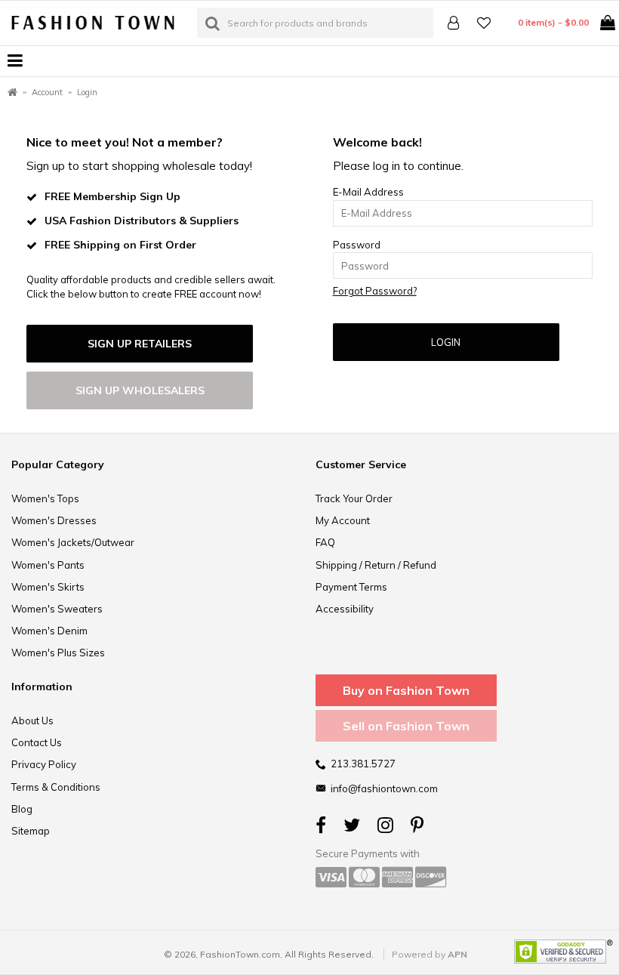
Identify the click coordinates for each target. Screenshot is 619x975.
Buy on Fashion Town (406, 690)
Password (356, 245)
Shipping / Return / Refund (376, 565)
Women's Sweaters (57, 609)
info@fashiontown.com (384, 788)
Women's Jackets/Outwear (72, 542)
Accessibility (345, 609)
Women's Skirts (48, 587)
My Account (343, 520)
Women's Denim (49, 631)
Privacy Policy (43, 764)
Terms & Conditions (55, 787)
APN (457, 954)
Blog (21, 809)
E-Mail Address (368, 192)
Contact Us (36, 742)
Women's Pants (48, 565)
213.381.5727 (363, 763)
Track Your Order (354, 498)
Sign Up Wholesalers (140, 390)
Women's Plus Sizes (58, 652)
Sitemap (30, 831)
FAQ (325, 542)
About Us (32, 720)
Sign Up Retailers (140, 343)
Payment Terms (351, 587)
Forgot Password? (375, 291)
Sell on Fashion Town (406, 725)
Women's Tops (45, 498)
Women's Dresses (54, 520)
